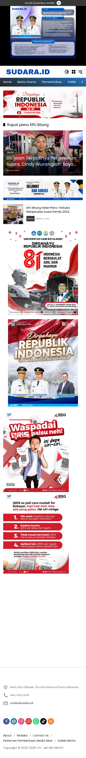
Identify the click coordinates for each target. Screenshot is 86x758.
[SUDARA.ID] (28, 71)
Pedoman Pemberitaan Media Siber (28, 741)
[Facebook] (6, 721)
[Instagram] (21, 721)
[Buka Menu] (73, 71)
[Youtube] (28, 721)
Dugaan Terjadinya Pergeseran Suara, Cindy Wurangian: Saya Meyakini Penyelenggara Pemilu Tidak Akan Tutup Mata (42, 161)
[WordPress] (14, 721)
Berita (10, 152)
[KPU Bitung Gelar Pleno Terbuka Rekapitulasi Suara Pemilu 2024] (13, 214)
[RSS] (51, 721)
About (7, 735)
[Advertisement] (43, 620)
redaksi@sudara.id (21, 703)
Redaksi (22, 735)
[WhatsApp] (36, 721)
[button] (66, 71)
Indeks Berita (67, 741)
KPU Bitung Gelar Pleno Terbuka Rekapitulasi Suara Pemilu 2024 (48, 210)
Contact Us (41, 735)
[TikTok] (43, 721)
